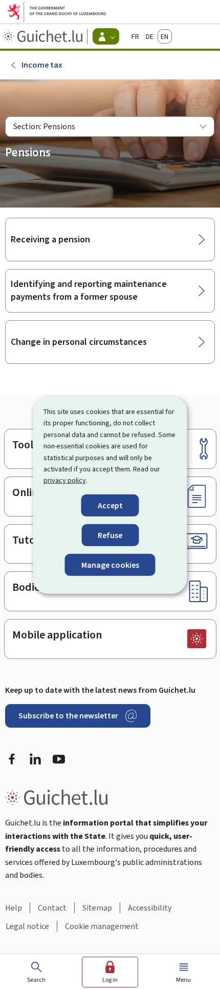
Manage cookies (110, 565)
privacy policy (64, 480)
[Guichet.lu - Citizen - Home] (43, 36)
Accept (110, 505)
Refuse (110, 535)
